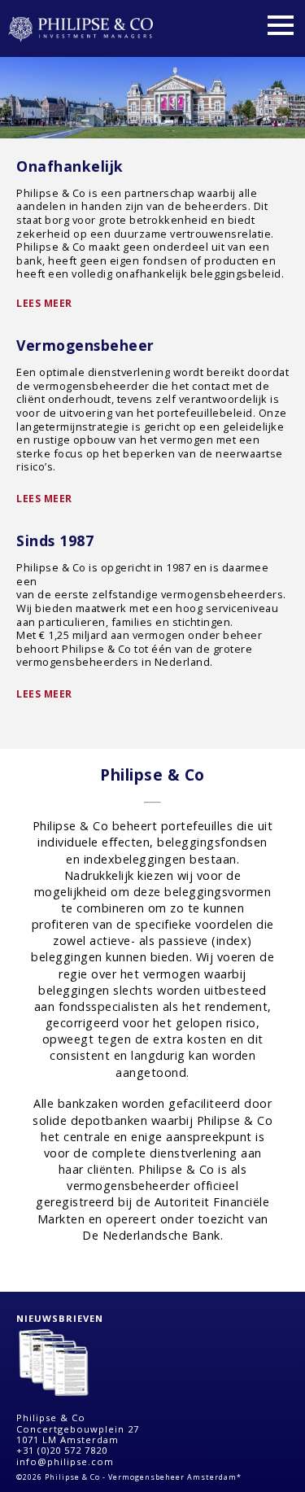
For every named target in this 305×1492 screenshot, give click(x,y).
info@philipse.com (65, 1461)
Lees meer (44, 303)
